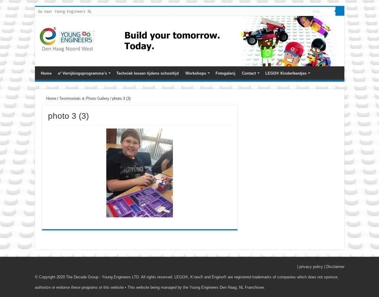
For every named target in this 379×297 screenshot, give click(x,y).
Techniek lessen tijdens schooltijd (147, 73)
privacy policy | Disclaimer (321, 266)
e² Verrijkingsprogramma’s (82, 73)
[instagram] (304, 11)
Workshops (195, 73)
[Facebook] (293, 11)
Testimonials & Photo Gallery (84, 98)
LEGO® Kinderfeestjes (285, 73)
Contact (249, 73)
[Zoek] (339, 11)
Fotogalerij (225, 73)
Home (46, 73)
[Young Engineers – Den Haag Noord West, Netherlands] (67, 39)
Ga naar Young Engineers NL (65, 11)
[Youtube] (299, 11)
